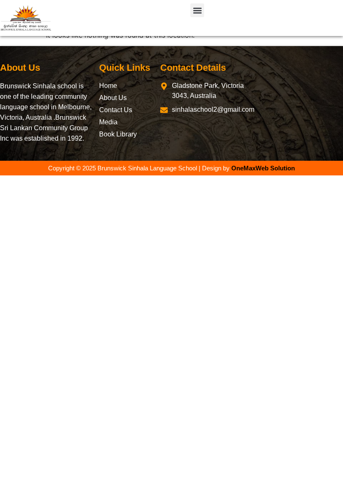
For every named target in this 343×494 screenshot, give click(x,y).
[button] (197, 10)
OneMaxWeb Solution (263, 168)
